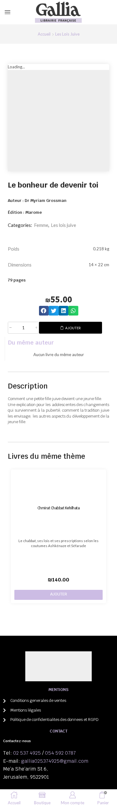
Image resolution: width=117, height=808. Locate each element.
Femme (41, 225)
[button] (44, 311)
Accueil (44, 34)
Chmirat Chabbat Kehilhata (58, 508)
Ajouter (73, 328)
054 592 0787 (60, 753)
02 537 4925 (27, 753)
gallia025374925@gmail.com (54, 761)
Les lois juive (67, 34)
